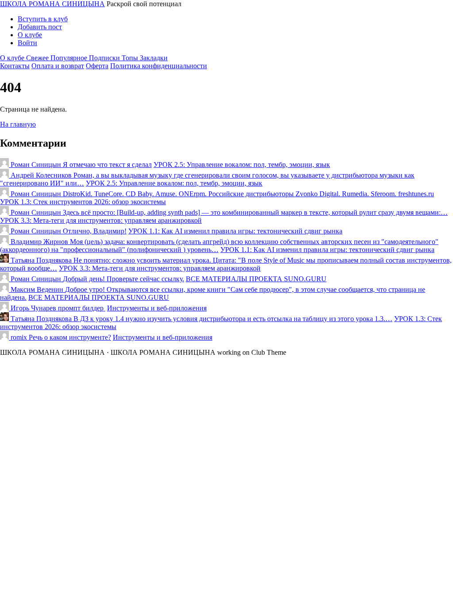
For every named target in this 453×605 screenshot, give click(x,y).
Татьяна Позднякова (41, 260)
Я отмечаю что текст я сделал (107, 164)
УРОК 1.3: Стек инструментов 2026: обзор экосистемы (83, 202)
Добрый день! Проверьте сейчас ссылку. (123, 279)
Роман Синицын (36, 164)
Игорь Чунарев (33, 308)
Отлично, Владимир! (95, 231)
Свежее (38, 58)
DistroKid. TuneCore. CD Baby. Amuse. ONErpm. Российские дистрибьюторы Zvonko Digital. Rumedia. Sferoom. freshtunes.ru (248, 194)
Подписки (105, 58)
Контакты (15, 66)
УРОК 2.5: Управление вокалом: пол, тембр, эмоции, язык (242, 164)
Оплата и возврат (57, 66)
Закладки (154, 58)
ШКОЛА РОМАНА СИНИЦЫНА (52, 4)
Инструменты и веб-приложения (157, 308)
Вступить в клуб (43, 19)
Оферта (97, 66)
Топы (131, 58)
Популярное (69, 58)
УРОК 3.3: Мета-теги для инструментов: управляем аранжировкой (101, 220)
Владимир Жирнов (39, 241)
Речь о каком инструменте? (70, 337)
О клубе (30, 35)
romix (19, 337)
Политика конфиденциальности (158, 66)
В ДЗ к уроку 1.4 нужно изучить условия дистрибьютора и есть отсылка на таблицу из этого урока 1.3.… (232, 318)
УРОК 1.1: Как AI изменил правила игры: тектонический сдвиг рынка (235, 231)
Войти (27, 43)
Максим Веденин (37, 289)
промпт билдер (81, 308)
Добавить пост (40, 27)
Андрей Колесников (41, 175)
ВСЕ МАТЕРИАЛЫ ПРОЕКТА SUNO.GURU (256, 279)
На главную (18, 124)
